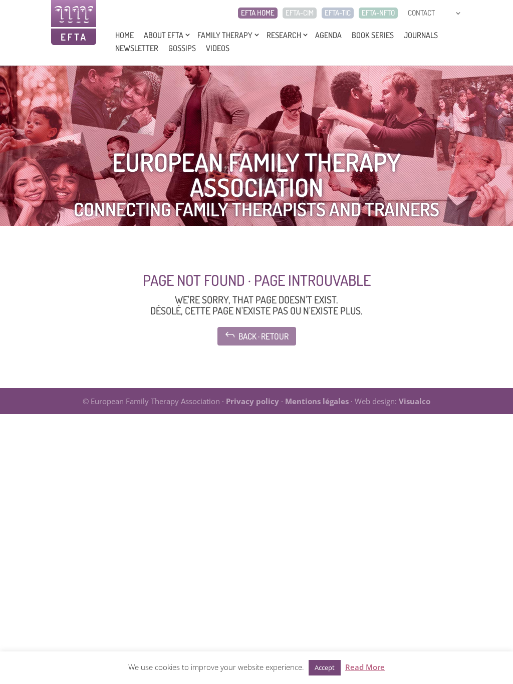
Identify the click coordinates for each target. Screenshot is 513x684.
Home (124, 35)
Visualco (414, 401)
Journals (421, 35)
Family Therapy (224, 35)
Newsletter (136, 48)
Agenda (328, 35)
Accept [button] (325, 667)
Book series (373, 35)
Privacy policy (252, 401)
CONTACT (421, 13)
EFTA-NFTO (378, 13)
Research (284, 35)
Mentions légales (317, 401)
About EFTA (163, 35)
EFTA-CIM (300, 13)
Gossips (182, 48)
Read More (365, 667)
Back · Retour (257, 335)
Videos (217, 48)
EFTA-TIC (338, 13)
